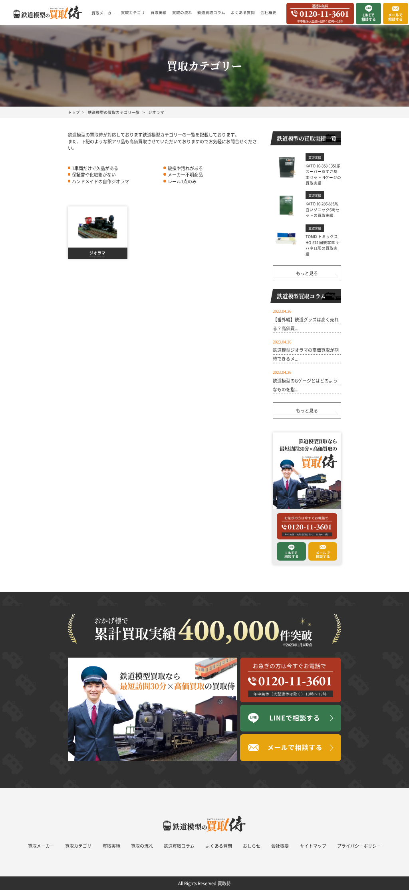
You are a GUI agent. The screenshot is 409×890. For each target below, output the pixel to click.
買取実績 (159, 12)
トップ (74, 112)
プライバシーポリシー (359, 845)
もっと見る (307, 273)
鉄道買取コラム (211, 12)
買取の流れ (182, 12)
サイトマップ (313, 845)
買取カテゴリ (133, 12)
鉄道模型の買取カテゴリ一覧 (114, 112)
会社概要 (268, 12)
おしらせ (251, 845)
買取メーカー (103, 13)
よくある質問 (243, 12)
